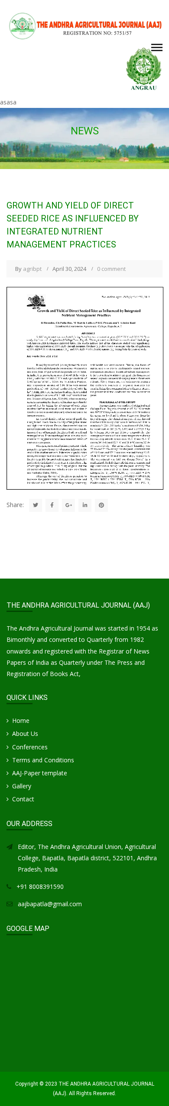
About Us (25, 733)
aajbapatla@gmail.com (50, 904)
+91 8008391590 (40, 886)
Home (20, 720)
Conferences (30, 747)
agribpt (32, 269)
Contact (23, 799)
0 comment (111, 269)
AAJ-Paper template (39, 773)
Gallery (21, 786)
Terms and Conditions (43, 760)
